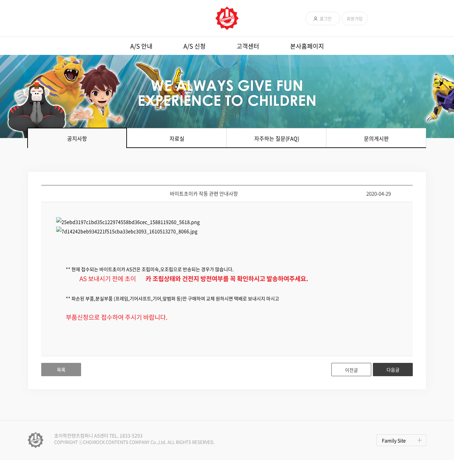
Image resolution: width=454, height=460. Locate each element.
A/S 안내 (141, 46)
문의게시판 (376, 138)
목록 (61, 369)
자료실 (177, 138)
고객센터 (248, 46)
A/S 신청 (194, 46)
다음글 (393, 369)
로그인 (326, 18)
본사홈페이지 (307, 46)
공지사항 (77, 138)
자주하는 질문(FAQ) (276, 138)
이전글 (351, 370)
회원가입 (355, 18)
